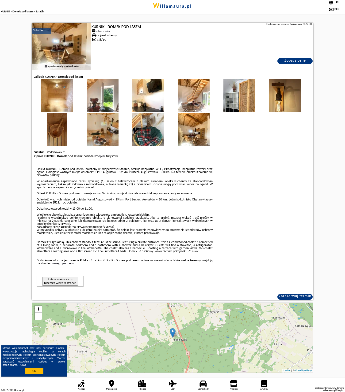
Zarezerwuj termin (295, 296)
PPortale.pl (19, 390)
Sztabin (38, 30)
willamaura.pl (172, 6)
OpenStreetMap (303, 370)
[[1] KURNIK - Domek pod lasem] (61, 46)
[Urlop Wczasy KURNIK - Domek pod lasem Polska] (57, 100)
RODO (22, 365)
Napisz (340, 390)
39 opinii (99, 156)
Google (60, 348)
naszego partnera (62, 263)
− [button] (38, 316)
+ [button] (38, 309)
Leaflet (287, 370)
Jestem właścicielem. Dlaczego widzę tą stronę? (60, 281)
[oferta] (46, 66)
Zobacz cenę (295, 61)
